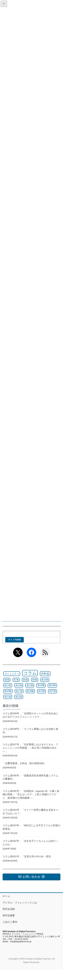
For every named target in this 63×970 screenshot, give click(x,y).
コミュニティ (11, 673)
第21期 (7, 697)
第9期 (34, 680)
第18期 (30, 691)
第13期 (29, 685)
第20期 (52, 691)
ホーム (6, 896)
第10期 (44, 680)
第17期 (19, 691)
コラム (30, 673)
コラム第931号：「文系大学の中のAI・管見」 (28, 856)
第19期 (41, 691)
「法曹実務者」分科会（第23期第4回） (24, 763)
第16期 (7, 691)
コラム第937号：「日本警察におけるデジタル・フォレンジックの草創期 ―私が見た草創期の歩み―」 (30, 748)
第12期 (18, 685)
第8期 (25, 680)
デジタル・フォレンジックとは (20, 902)
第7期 (16, 680)
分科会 (45, 673)
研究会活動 (9, 909)
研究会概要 (9, 915)
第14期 (40, 685)
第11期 (7, 685)
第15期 (52, 685)
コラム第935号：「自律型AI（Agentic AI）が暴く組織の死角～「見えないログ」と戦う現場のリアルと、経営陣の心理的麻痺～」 (31, 794)
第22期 (18, 697)
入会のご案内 (10, 921)
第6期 (6, 680)
